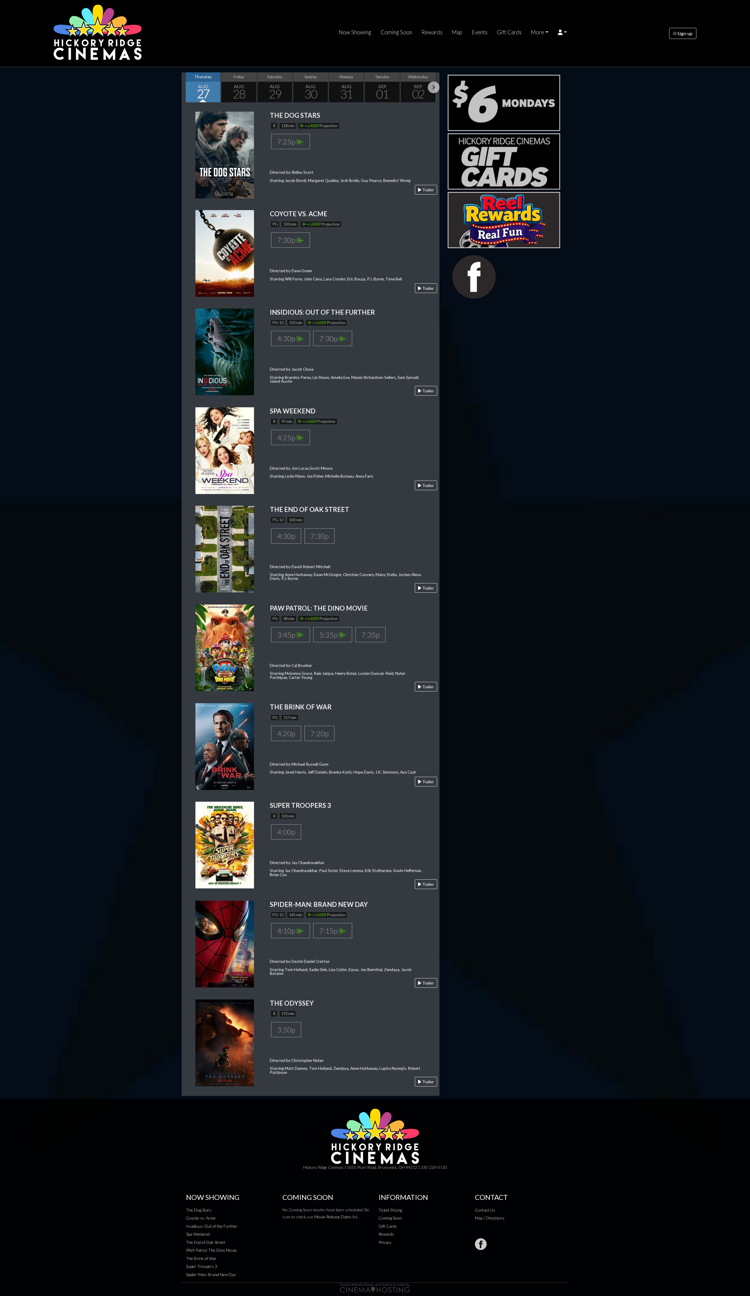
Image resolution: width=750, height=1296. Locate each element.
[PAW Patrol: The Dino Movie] (224, 647)
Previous (187, 87)
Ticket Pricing (390, 1210)
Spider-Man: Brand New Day (211, 1274)
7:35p (370, 634)
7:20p (319, 733)
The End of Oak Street (205, 1242)
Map (457, 32)
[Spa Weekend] (224, 450)
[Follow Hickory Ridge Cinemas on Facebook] (481, 1244)
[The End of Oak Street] (224, 548)
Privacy (385, 1242)
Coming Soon (396, 32)
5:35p (328, 634)
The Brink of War (201, 1258)
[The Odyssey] (224, 1042)
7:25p (286, 141)
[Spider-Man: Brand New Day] (224, 943)
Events (480, 32)
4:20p (286, 733)
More (537, 32)
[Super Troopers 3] (224, 845)
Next (433, 87)
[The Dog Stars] (224, 154)
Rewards (432, 32)
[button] (562, 32)
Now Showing (355, 32)
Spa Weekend (198, 1234)
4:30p (286, 338)
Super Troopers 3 (201, 1266)
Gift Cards (509, 32)
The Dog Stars (199, 1210)
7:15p (328, 930)
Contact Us (485, 1210)
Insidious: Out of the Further (212, 1226)
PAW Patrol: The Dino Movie (211, 1250)
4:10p (286, 930)
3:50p (286, 1029)
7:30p (286, 240)
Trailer (427, 189)
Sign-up (684, 33)
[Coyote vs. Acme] (224, 253)
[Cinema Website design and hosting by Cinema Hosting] (375, 1287)
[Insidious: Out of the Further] (224, 351)
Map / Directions (489, 1217)
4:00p (286, 831)
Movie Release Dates (333, 1216)
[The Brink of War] (224, 746)
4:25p (286, 437)
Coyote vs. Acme (201, 1217)
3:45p (286, 634)
